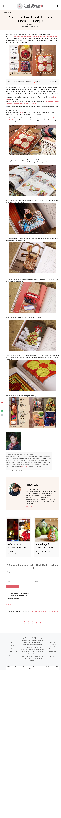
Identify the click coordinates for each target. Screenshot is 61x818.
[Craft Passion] (30, 6)
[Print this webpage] (2, 415)
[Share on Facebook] (2, 407)
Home (5, 12)
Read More (29, 506)
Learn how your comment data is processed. (45, 611)
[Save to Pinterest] (2, 403)
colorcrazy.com (24, 466)
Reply (9, 604)
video (21, 112)
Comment (12, 586)
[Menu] (3, 6)
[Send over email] (2, 411)
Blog (10, 12)
